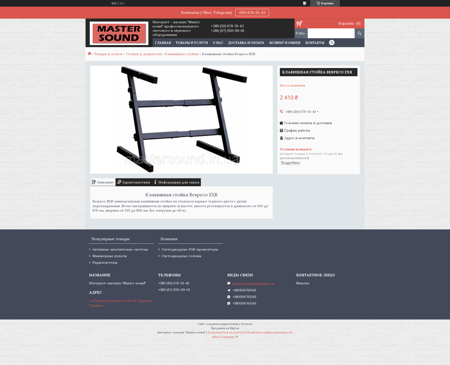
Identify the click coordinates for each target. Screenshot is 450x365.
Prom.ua (247, 324)
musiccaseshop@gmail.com (253, 283)
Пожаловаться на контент (226, 332)
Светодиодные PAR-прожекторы (190, 249)
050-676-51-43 (252, 12)
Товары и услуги (192, 43)
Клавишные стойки (182, 54)
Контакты (314, 43)
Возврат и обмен (284, 43)
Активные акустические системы (120, 249)
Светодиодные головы (181, 256)
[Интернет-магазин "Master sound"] (119, 33)
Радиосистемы (105, 262)
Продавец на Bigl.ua (225, 328)
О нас (218, 43)
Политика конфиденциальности (270, 332)
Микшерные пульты (110, 256)
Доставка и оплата (246, 43)
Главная (163, 43)
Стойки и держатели (144, 54)
